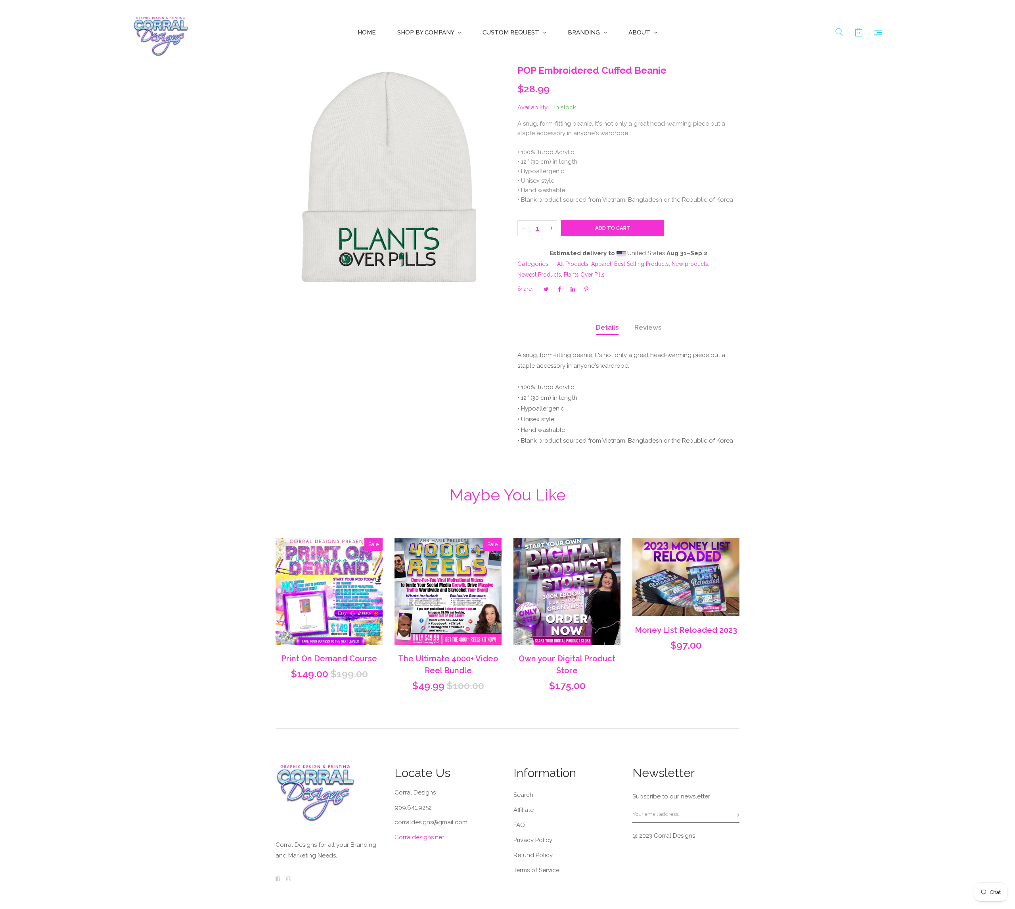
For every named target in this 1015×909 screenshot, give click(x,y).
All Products (572, 264)
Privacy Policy (532, 840)
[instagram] (288, 879)
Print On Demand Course (329, 658)
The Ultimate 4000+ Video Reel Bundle (448, 664)
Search (523, 794)
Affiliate (523, 810)
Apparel (601, 264)
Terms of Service (536, 870)
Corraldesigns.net (419, 837)
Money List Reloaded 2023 (686, 630)
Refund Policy (533, 855)
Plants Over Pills (584, 274)
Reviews (647, 327)
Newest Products (539, 274)
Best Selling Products (641, 264)
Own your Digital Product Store (567, 664)
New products (690, 264)
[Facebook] (278, 879)
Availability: (533, 107)
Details (607, 327)
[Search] (839, 32)
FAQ (519, 825)
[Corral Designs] (160, 32)
